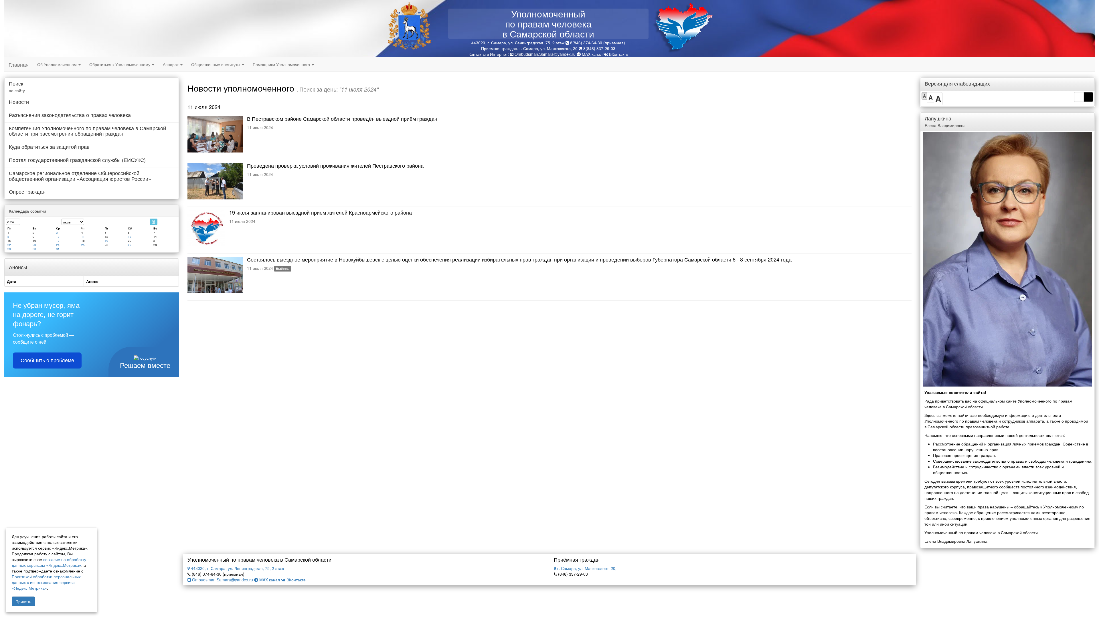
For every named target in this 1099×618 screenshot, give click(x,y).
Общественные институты (216, 64)
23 (34, 245)
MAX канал (591, 54)
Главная (19, 64)
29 (9, 249)
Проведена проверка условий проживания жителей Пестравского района (335, 165)
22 (9, 245)
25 (83, 245)
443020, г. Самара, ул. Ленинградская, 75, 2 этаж (237, 568)
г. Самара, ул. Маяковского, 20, (586, 568)
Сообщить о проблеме (47, 360)
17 (58, 241)
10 (58, 237)
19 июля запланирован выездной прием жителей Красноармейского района (320, 212)
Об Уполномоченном (57, 64)
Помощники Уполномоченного (282, 64)
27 (129, 245)
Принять (23, 601)
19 (106, 241)
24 (58, 245)
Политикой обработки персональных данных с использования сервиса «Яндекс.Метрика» (46, 582)
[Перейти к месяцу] (153, 222)
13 (129, 237)
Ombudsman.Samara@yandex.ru (545, 54)
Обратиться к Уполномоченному (120, 64)
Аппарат (171, 64)
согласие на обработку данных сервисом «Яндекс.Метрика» (49, 562)
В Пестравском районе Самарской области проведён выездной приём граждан (342, 118)
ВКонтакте (618, 54)
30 (34, 249)
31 (58, 249)
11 (83, 237)
